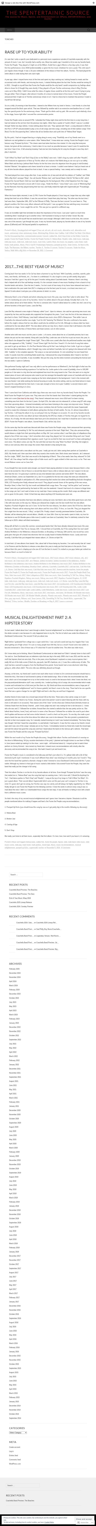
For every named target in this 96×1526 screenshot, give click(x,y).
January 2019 (14, 1206)
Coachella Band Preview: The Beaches (23, 890)
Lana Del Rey (73, 581)
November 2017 (14, 1260)
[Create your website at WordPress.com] (48, 3)
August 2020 (13, 1127)
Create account (14, 1447)
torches (32, 248)
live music (60, 242)
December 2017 (14, 1256)
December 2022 (14, 1027)
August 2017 (13, 1272)
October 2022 (14, 1035)
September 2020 (15, 1123)
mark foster (26, 845)
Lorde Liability (36, 590)
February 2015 (14, 1397)
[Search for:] (88, 30)
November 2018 (14, 1214)
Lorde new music (61, 590)
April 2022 (12, 1052)
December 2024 (14, 973)
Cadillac (61, 233)
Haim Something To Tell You (68, 575)
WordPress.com (15, 1464)
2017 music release (57, 558)
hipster (60, 842)
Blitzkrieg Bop (43, 233)
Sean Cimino (72, 245)
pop (10, 598)
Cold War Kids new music (23, 569)
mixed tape (46, 845)
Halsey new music (32, 578)
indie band (72, 842)
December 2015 (14, 1356)
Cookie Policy (49, 1522)
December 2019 (14, 1160)
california (45, 567)
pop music (16, 598)
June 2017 (13, 1281)
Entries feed (13, 1455)
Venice (7, 250)
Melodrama (15, 593)
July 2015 (12, 1376)
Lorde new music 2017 (76, 590)
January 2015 (14, 1401)
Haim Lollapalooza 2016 (35, 575)
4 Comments (65, 848)
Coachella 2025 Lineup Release (20, 902)
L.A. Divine (63, 581)
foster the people (82, 569)
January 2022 (14, 1064)
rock (29, 598)
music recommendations (65, 845)
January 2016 (14, 1352)
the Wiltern (24, 248)
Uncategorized (23, 230)
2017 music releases (72, 558)
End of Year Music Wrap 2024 (20, 898)
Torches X (39, 248)
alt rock (47, 230)
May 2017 (12, 1285)
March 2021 (13, 1098)
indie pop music (10, 242)
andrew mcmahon (46, 561)
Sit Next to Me (83, 245)
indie (70, 239)
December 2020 (14, 1110)
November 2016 (14, 1310)
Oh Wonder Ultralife (33, 596)
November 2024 (14, 977)
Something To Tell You (54, 598)
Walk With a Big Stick (18, 250)
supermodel (78, 598)
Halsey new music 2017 (49, 578)
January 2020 (14, 1156)
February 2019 (14, 1202)
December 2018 (14, 1210)
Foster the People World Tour (79, 572)
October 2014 (14, 1414)
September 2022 (15, 1040)
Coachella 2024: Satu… (25, 923)
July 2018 (12, 1231)
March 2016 (13, 1343)
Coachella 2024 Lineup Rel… (46, 923)
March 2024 (13, 985)
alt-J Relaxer (34, 561)
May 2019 (12, 1189)
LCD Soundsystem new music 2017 (45, 587)
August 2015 (13, 1372)
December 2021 (14, 1069)
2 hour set (40, 230)
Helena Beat (56, 239)
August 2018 (13, 1227)
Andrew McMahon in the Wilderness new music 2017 (53, 564)
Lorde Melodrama (48, 590)
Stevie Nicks (68, 598)
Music (14, 230)
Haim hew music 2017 (18, 575)
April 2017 (12, 1289)
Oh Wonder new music (81, 593)
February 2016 (14, 1347)
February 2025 (14, 969)
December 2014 (14, 1406)
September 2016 (15, 1318)
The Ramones (15, 248)
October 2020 (14, 1119)
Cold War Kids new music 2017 (44, 569)
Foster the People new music (31, 572)
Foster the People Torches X (41, 239)
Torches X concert (50, 248)
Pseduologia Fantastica (44, 245)
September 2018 (15, 1223)
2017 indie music (43, 558)
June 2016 (13, 1331)
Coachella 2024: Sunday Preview (21, 906)
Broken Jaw (53, 233)
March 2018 (13, 1243)
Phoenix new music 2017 (72, 596)
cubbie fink (53, 236)
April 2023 (12, 1010)
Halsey (81, 575)
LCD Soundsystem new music (20, 587)
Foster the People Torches (20, 239)
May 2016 (12, 1335)
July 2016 (12, 1327)
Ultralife (27, 601)
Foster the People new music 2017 (55, 572)
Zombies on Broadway (39, 601)
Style (6, 248)
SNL (43, 598)
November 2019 (14, 1164)
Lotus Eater (78, 242)
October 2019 (14, 1168)
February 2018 (14, 1248)
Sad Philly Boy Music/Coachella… (48, 929)
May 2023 (12, 1006)
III (81, 578)
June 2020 (13, 1135)
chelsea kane (30, 842)
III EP (84, 578)
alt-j (82, 558)
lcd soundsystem (63, 584)
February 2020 (14, 1152)
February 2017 (14, 1297)
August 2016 (13, 1322)
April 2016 (12, 1339)
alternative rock (68, 230)
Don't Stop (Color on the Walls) (69, 236)
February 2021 (14, 1102)
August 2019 (13, 1177)
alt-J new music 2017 (21, 561)
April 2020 (12, 1144)
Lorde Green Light (23, 590)
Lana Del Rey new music (24, 584)
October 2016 (14, 1314)
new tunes (59, 593)
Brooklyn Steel (35, 567)
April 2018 (12, 1239)
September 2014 (15, 1418)
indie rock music (31, 242)
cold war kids (74, 567)
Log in (11, 1451)
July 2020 (12, 1131)
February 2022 (14, 1060)
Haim (6, 575)
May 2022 (12, 1048)
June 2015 (13, 1381)
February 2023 (14, 1019)
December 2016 (14, 1306)
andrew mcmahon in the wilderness (66, 561)
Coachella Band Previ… (25, 929)
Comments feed (15, 1460)
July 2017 (12, 1277)
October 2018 (14, 1218)
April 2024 (12, 981)
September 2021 (15, 1077)
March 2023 (13, 1015)
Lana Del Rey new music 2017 (45, 584)
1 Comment (48, 250)
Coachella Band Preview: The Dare (21, 894)
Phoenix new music (55, 596)
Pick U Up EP (30, 245)
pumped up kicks (60, 245)
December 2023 (14, 994)
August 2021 (13, 1081)
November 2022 (14, 1031)
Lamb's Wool (51, 242)
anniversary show (16, 233)
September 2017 (15, 1268)
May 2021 (12, 1089)
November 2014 (14, 1410)
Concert (45, 236)
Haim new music (51, 575)
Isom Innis (42, 242)
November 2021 (14, 1073)
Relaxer (24, 598)
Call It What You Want (73, 233)
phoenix (44, 596)
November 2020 (14, 1114)
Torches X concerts (65, 248)
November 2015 (14, 1360)
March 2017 (13, 1293)
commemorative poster (33, 236)
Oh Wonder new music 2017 (15, 596)
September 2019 (15, 1173)
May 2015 (12, 1385)
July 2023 (12, 1002)
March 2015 (13, 1393)
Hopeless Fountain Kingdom (69, 578)
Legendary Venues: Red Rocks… (48, 936)
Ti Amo (14, 601)
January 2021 (14, 1106)
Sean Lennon (36, 598)
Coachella (52, 567)
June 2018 (13, 1235)
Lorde (80, 587)
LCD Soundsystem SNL (67, 587)
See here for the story (25, 398)
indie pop (85, 239)
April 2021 (12, 1094)
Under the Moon (79, 248)
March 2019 (13, 1198)
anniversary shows (30, 233)
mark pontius (14, 245)
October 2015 (14, 1364)
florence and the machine (66, 569)
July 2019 (12, 1181)
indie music (77, 239)
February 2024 (14, 990)
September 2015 (15, 1368)
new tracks (51, 593)
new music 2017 (40, 593)
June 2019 (13, 1185)
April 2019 (12, 1193)
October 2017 (14, 1264)
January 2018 (14, 1252)
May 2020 (12, 1139)
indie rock (20, 242)
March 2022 (13, 1056)
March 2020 (13, 1148)
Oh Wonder (68, 593)
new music (29, 593)
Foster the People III (12, 572)
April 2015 (12, 1389)
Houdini (65, 239)
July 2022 (12, 1044)
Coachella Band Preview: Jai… (47, 942)
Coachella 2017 (63, 567)
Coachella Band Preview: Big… (47, 949)
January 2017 (14, 1302)
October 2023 (14, 998)
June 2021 (13, 1085)
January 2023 (14, 1023)
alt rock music (57, 230)
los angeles (69, 242)
